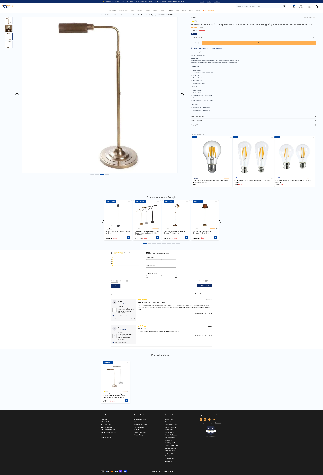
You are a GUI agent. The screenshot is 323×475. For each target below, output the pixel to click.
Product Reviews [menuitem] (106, 437)
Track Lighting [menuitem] (169, 458)
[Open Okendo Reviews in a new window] (205, 281)
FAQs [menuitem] (135, 422)
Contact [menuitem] (136, 430)
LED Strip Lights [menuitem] (170, 443)
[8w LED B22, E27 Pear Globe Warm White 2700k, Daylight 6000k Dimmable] (253, 157)
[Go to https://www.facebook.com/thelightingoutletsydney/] (201, 419)
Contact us (218, 423)
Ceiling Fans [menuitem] (169, 419)
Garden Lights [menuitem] (169, 432)
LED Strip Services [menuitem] (106, 427)
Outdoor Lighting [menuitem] (170, 448)
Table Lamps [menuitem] (169, 456)
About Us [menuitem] (104, 419)
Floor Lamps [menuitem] (169, 430)
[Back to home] (7, 6)
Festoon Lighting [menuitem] (170, 427)
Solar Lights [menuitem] (169, 453)
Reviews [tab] (114, 281)
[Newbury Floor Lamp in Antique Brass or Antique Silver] (176, 215)
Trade (209, 1)
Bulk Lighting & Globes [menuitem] (108, 430)
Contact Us (217, 1)
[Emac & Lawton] (195, 21)
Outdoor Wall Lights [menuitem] (171, 445)
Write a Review (206, 286)
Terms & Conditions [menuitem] (140, 432)
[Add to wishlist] (230, 137)
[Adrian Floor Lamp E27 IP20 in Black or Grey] (118, 215)
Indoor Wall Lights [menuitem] (171, 435)
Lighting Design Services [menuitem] (108, 432)
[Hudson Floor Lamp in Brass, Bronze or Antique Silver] (205, 215)
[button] (125, 257)
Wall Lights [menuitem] (168, 461)
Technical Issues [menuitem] (139, 427)
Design (202, 1)
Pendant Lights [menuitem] (170, 451)
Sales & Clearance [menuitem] (171, 424)
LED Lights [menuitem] (168, 440)
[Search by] (284, 6)
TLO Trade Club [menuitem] (106, 422)
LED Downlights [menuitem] (170, 437)
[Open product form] (128, 237)
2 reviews (200, 27)
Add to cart (258, 43)
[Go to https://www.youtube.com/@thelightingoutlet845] (214, 419)
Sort (196, 294)
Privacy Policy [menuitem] (138, 435)
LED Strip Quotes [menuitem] (106, 424)
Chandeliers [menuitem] (169, 422)
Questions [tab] (124, 281)
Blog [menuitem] (102, 435)
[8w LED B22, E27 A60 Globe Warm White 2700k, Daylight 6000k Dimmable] (294, 157)
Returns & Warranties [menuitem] (140, 424)
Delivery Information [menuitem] (140, 419)
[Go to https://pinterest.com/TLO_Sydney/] (209, 419)
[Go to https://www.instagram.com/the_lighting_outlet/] (205, 419)
